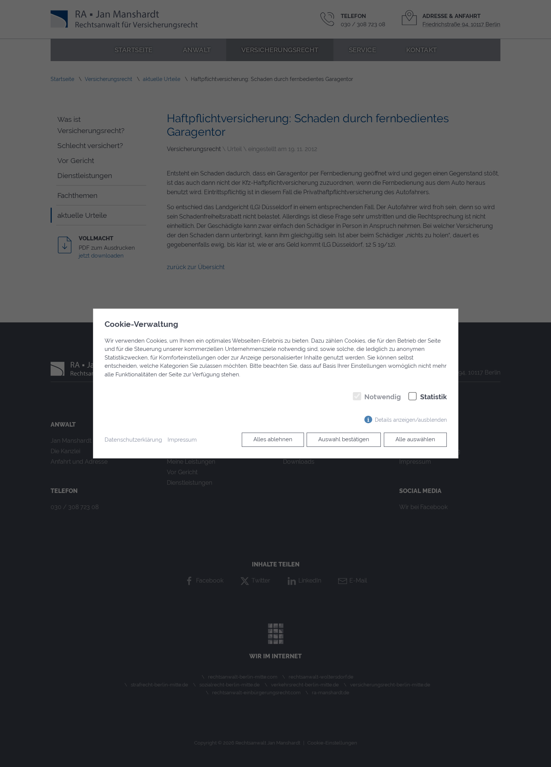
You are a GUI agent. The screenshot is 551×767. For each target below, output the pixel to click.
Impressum (182, 439)
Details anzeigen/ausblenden (410, 419)
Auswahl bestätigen (343, 439)
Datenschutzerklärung (133, 439)
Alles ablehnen (272, 439)
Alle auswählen (415, 439)
